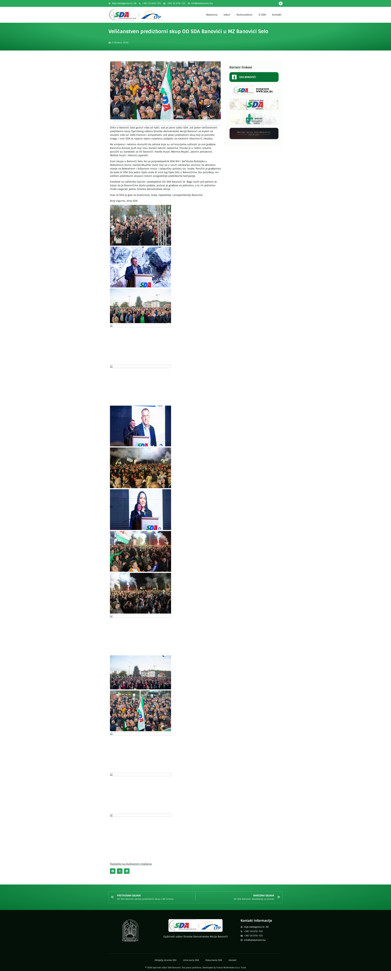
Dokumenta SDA (213, 960)
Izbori (227, 14)
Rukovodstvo (244, 14)
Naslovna (211, 14)
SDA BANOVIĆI (247, 77)
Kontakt (276, 14)
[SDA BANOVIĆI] (234, 77)
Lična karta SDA (191, 960)
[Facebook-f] (281, 3)
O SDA (262, 14)
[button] (112, 871)
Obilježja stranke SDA (166, 960)
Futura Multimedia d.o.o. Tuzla (231, 967)
